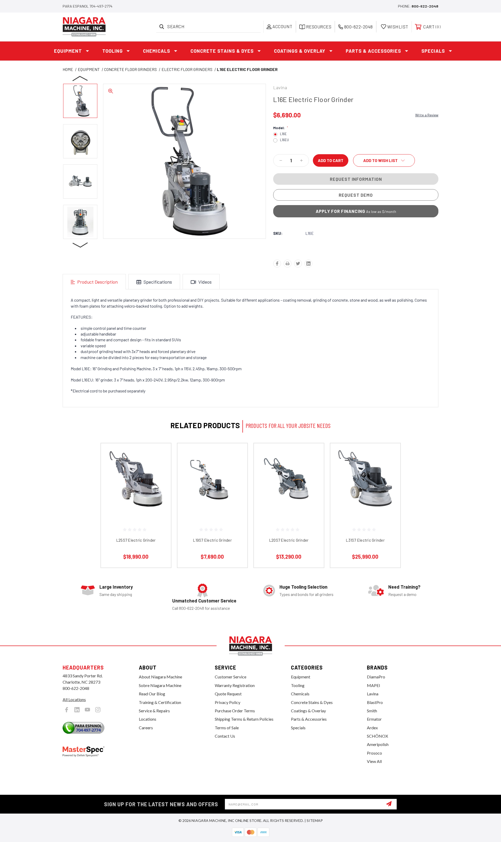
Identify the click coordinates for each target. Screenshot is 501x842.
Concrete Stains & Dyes (222, 51)
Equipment (68, 51)
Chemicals (156, 51)
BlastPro (375, 702)
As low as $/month (356, 211)
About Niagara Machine (160, 676)
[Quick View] (160, 454)
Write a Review (426, 115)
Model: (280, 128)
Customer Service (230, 676)
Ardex (372, 727)
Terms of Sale (227, 727)
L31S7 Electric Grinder (365, 540)
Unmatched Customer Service (204, 601)
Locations (147, 718)
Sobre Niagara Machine (160, 685)
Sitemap (315, 820)
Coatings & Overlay (299, 51)
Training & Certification (160, 702)
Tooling (112, 51)
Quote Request (228, 693)
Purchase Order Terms (235, 710)
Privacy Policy (227, 702)
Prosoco (374, 752)
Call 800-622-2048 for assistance (201, 608)
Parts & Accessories (373, 51)
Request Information (356, 179)
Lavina (372, 693)
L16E (283, 134)
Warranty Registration (235, 685)
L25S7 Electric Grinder (136, 540)
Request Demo (356, 195)
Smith (372, 710)
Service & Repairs (154, 710)
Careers (146, 727)
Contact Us (225, 735)
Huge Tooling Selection (303, 587)
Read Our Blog (152, 693)
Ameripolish (378, 744)
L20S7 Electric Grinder (289, 540)
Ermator (374, 718)
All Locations (74, 699)
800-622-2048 (424, 6)
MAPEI (373, 685)
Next (80, 245)
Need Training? (404, 587)
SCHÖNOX (377, 735)
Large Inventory (116, 587)
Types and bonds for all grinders (306, 594)
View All (374, 761)
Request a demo (402, 594)
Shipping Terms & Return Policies (244, 718)
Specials (433, 51)
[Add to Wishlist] (160, 467)
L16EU (284, 140)
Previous (80, 78)
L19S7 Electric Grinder (212, 540)
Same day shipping (115, 594)
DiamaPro (376, 676)
